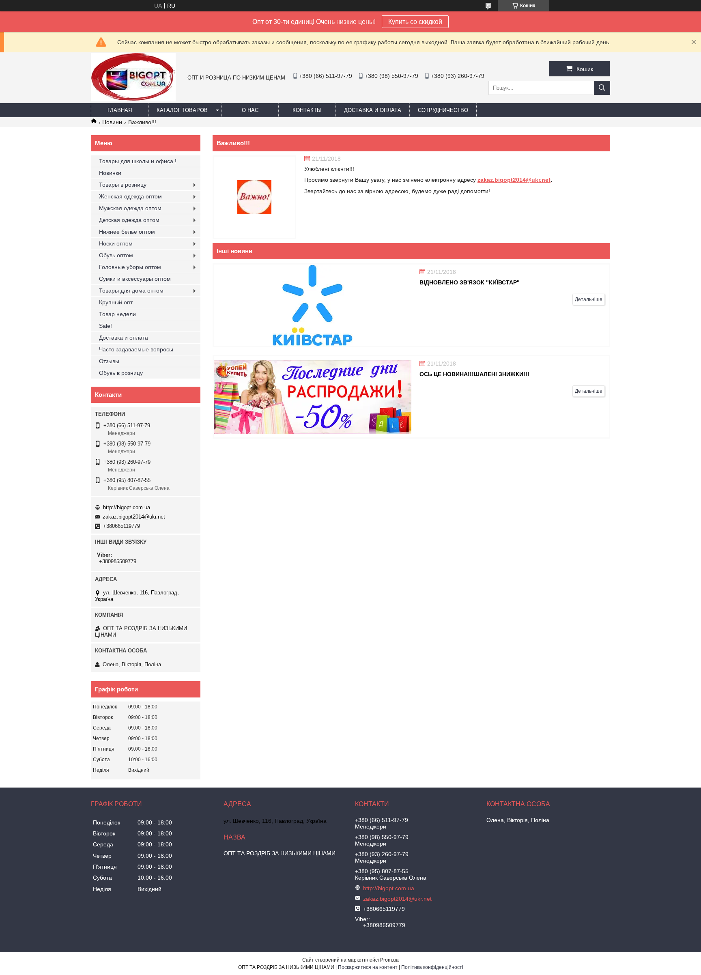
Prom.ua (389, 960)
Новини (112, 122)
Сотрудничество (443, 110)
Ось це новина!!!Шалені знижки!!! (474, 374)
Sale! (105, 326)
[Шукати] (602, 88)
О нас (250, 110)
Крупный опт (116, 302)
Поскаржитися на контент (368, 967)
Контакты (307, 110)
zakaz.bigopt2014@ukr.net (513, 179)
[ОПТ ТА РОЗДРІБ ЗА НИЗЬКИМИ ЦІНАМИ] (133, 99)
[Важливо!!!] (254, 197)
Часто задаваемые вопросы (136, 349)
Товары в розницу (122, 184)
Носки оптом (116, 243)
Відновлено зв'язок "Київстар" (469, 282)
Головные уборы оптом (130, 267)
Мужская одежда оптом (130, 208)
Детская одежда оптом (129, 220)
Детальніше (588, 299)
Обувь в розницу (121, 373)
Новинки (110, 173)
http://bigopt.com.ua (126, 507)
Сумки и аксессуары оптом (135, 278)
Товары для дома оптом (131, 290)
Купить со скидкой (415, 21)
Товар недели (117, 314)
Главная (120, 110)
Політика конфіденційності (432, 967)
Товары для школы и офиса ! (137, 161)
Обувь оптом (116, 255)
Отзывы (109, 361)
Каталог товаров (182, 110)
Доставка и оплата (372, 110)
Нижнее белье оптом (127, 231)
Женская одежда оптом (130, 196)
